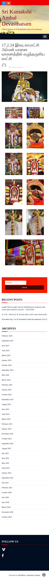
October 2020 (7, 492)
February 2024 (7, 385)
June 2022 (5, 458)
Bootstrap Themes (33, 575)
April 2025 (6, 350)
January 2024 (6, 390)
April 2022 (6, 468)
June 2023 (5, 409)
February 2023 (7, 424)
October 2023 (7, 395)
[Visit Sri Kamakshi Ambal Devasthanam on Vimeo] (3, 550)
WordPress (22, 575)
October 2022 (7, 439)
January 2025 (6, 360)
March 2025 (6, 355)
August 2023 (6, 404)
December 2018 (7, 512)
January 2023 (6, 429)
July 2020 (5, 497)
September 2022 (7, 444)
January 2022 (6, 473)
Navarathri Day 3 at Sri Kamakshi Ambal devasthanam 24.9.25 (24, 319)
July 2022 (5, 453)
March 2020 (6, 507)
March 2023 (6, 419)
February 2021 (7, 488)
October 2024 (7, 365)
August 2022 (6, 448)
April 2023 (6, 414)
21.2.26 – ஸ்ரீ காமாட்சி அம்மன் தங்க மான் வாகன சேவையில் (24, 314)
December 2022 (7, 434)
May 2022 (5, 463)
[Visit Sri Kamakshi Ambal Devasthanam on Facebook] (3, 556)
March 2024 (6, 380)
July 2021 (5, 483)
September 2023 (7, 399)
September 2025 (7, 341)
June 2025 (5, 346)
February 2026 (7, 336)
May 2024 (5, 375)
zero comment (18, 67)
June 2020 (5, 502)
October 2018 (7, 517)
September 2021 (7, 478)
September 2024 (7, 370)
